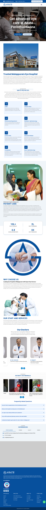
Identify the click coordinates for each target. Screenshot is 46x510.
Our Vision (28, 498)
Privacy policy (39, 499)
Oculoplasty (7, 150)
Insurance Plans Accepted (17, 497)
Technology (15, 499)
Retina (4, 497)
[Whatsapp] (44, 502)
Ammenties (15, 498)
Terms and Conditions (38, 502)
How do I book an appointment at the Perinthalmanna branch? (14, 405)
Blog (27, 501)
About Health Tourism (17, 495)
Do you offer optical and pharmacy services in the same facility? (14, 416)
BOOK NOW (18, 34)
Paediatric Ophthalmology (30, 121)
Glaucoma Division (28, 135)
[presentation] (22, 368)
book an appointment (37, 1)
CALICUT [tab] (29, 430)
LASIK (6, 106)
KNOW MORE (27, 34)
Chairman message (30, 499)
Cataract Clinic (27, 106)
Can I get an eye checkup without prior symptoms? (12, 412)
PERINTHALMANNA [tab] (9, 430)
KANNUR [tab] (38, 430)
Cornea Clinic (8, 135)
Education (38, 495)
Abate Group (39, 497)
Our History (28, 495)
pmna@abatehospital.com (9, 437)
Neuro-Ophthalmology (29, 150)
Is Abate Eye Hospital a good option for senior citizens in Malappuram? (16, 420)
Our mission (29, 497)
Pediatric (4, 501)
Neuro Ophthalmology (7, 505)
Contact (38, 498)
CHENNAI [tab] (20, 430)
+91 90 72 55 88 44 (7, 435)
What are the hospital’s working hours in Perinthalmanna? (13, 408)
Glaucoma (5, 499)
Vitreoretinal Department (11, 121)
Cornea (4, 502)
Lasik (4, 498)
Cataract (4, 495)
